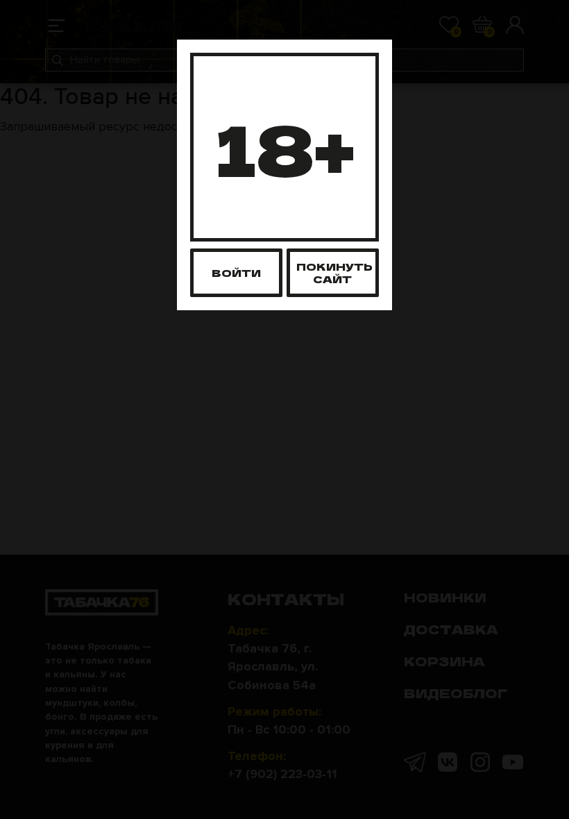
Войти (236, 272)
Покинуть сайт (334, 272)
